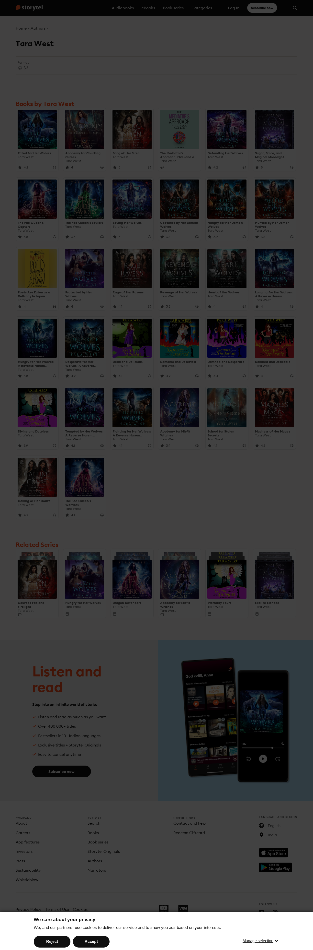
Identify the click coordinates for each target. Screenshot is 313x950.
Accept (91, 941)
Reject (52, 941)
